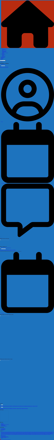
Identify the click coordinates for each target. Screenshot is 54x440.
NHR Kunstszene (3, 57)
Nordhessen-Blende (3, 429)
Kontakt (2, 59)
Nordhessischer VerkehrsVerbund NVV (5, 424)
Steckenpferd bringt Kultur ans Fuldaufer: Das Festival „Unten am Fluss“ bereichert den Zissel (14, 408)
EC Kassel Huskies (3, 428)
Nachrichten (3, 54)
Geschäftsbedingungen (3, 435)
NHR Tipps (3, 53)
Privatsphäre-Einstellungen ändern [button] (4, 436)
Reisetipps (2, 58)
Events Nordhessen (4, 51)
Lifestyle (3, 55)
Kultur (2, 50)
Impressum (27, 433)
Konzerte (3, 52)
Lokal (1, 48)
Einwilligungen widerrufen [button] (3, 437)
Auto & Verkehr (3, 56)
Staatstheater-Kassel (3, 425)
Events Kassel (3, 49)
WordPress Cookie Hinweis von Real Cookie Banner (5, 439)
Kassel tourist (2, 423)
